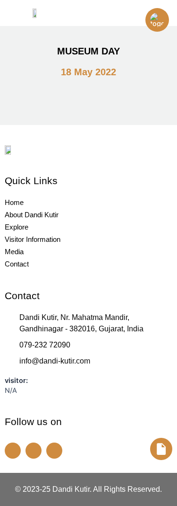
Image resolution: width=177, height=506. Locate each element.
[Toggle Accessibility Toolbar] (157, 20)
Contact (17, 264)
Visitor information (32, 239)
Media (14, 252)
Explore (16, 227)
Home (14, 202)
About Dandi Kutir (32, 215)
